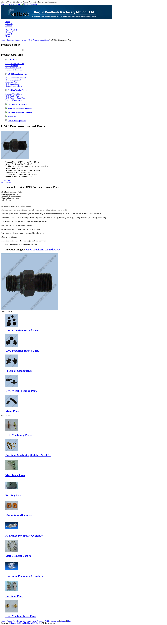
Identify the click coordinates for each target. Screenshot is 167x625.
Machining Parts (11, 82)
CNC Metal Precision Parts (21, 390)
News (7, 36)
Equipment (9, 28)
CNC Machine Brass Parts (20, 616)
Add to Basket (6, 182)
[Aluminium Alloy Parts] (11, 511)
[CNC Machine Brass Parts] (11, 612)
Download (27, 621)
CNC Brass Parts (11, 66)
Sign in (3, 4)
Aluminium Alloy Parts (18, 515)
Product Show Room (14, 621)
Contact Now (6, 180)
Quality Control (11, 30)
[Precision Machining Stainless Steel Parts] (11, 451)
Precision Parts (14, 596)
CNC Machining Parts (13, 80)
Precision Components (18, 370)
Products (8, 26)
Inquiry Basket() (30, 4)
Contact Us (9, 32)
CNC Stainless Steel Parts (14, 64)
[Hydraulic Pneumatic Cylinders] (11, 531)
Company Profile (43, 621)
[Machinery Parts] (11, 471)
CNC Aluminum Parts (13, 68)
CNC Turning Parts (12, 96)
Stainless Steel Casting (18, 555)
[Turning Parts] (11, 491)
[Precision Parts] (11, 592)
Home (7, 22)
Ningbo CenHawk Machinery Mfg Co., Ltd (26, 623)
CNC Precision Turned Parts (38, 40)
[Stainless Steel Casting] (11, 551)
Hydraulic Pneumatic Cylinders (24, 535)
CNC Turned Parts (12, 84)
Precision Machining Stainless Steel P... (28, 455)
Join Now (10, 4)
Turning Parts (13, 495)
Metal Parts (12, 410)
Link (69, 621)
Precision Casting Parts (13, 70)
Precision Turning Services (16, 40)
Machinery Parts (15, 475)
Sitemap (18, 4)
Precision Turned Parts (13, 94)
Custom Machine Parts (13, 86)
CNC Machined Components (15, 78)
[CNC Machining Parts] (11, 431)
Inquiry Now (10, 34)
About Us (8, 24)
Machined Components (13, 100)
